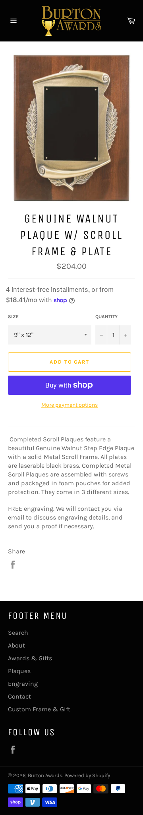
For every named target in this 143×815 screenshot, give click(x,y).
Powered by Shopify (87, 775)
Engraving (23, 683)
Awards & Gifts (30, 658)
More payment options (69, 405)
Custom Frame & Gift (39, 709)
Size (13, 316)
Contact (19, 696)
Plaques (19, 671)
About (16, 645)
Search (18, 632)
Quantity (106, 316)
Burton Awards (45, 775)
